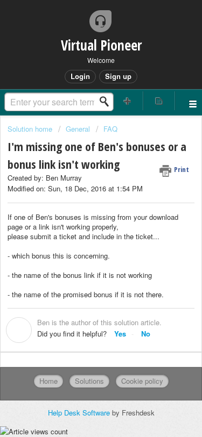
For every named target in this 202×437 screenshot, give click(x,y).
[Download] (81, 208)
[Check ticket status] (159, 100)
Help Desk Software (80, 412)
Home (48, 381)
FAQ (110, 129)
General (78, 129)
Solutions (89, 381)
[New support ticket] (127, 100)
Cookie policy (142, 381)
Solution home (31, 129)
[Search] (107, 101)
